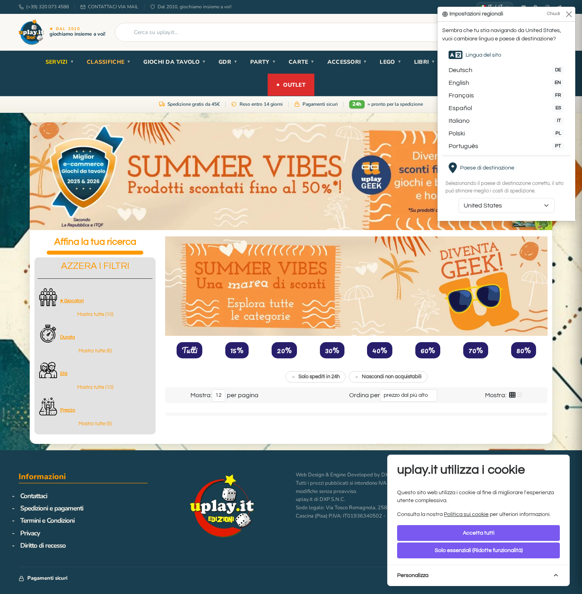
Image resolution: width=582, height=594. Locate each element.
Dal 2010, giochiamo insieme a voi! (195, 7)
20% (284, 350)
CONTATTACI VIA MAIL (113, 7)
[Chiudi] (569, 14)
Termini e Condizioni (47, 520)
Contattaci (33, 496)
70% (475, 350)
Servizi (60, 62)
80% (523, 350)
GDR (228, 62)
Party (263, 62)
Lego (390, 62)
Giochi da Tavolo (174, 62)
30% (332, 350)
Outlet (291, 84)
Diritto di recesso (43, 545)
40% (379, 350)
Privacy (30, 533)
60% (427, 350)
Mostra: (201, 395)
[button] (95, 314)
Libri (425, 62)
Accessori (347, 62)
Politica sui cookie (466, 514)
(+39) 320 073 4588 (47, 7)
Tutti (189, 350)
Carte (302, 62)
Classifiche (109, 62)
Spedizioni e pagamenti (51, 508)
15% (236, 350)
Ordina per (364, 395)
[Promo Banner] (291, 176)
